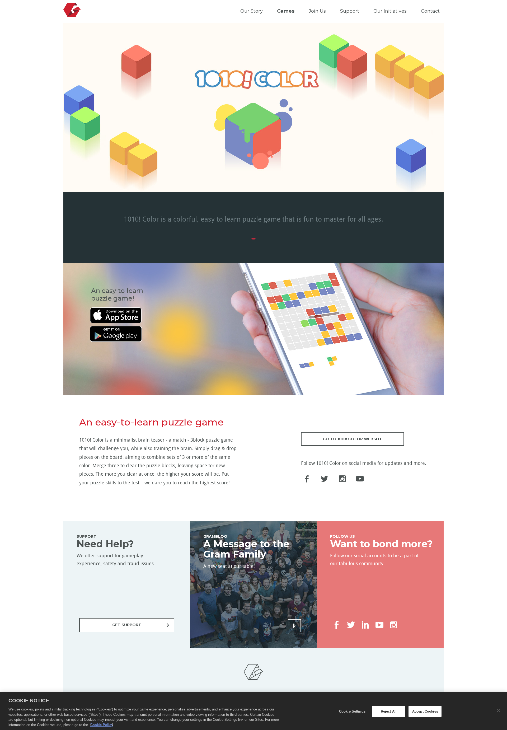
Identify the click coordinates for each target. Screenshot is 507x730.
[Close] (498, 710)
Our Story (251, 11)
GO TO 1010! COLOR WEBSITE (352, 439)
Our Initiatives (390, 11)
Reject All (389, 711)
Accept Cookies (425, 711)
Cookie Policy (101, 725)
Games (285, 11)
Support (349, 11)
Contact (430, 11)
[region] (253, 711)
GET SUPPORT (126, 625)
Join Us (317, 11)
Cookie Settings (352, 711)
